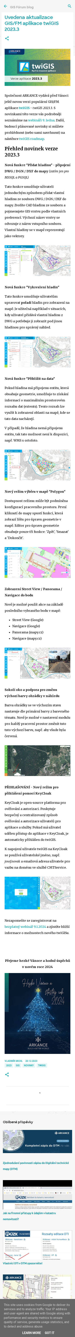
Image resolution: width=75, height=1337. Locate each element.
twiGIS (24, 108)
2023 (9, 1065)
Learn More (31, 1333)
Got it (49, 1333)
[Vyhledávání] (69, 6)
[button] (7, 38)
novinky (29, 1065)
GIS (18, 1065)
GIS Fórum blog (22, 7)
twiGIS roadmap (31, 139)
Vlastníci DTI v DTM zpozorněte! (22, 1263)
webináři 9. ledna (41, 120)
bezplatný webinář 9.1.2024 (25, 927)
